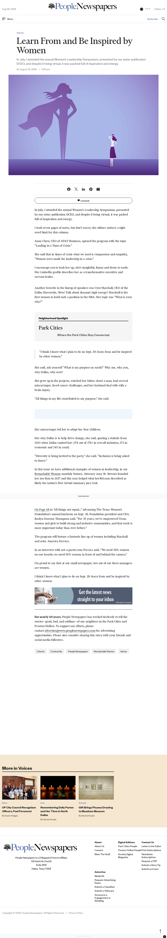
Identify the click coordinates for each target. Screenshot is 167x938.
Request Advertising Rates (105, 881)
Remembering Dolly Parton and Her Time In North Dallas (57, 811)
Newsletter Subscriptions (149, 856)
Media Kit (99, 875)
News (4, 802)
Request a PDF (149, 861)
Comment (85, 200)
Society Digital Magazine (125, 856)
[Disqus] (83, 704)
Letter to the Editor (151, 846)
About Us (99, 846)
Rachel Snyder (50, 819)
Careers (99, 850)
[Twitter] (76, 189)
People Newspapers (78, 651)
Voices (20, 32)
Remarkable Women (48, 474)
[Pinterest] (90, 189)
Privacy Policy (76, 912)
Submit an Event (150, 868)
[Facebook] (68, 189)
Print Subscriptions (151, 850)
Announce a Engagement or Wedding (103, 897)
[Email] (98, 189)
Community (56, 651)
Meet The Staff (102, 854)
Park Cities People (127, 846)
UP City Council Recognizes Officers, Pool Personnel (19, 809)
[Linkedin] (83, 189)
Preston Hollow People (129, 850)
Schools (82, 802)
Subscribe (152, 18)
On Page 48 (42, 509)
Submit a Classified (104, 886)
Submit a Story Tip (151, 864)
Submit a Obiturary (104, 890)
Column (41, 651)
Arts (42, 802)
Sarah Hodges (11, 815)
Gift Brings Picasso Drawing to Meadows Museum (96, 809)
